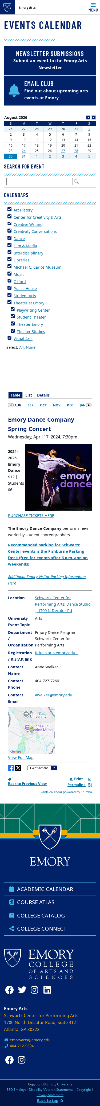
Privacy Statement (50, 1095)
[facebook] (10, 990)
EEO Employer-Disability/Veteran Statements (40, 1089)
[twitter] (23, 990)
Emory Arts (27, 7)
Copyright (84, 1089)
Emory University (59, 1084)
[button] (50, 90)
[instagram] (36, 990)
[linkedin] (48, 990)
